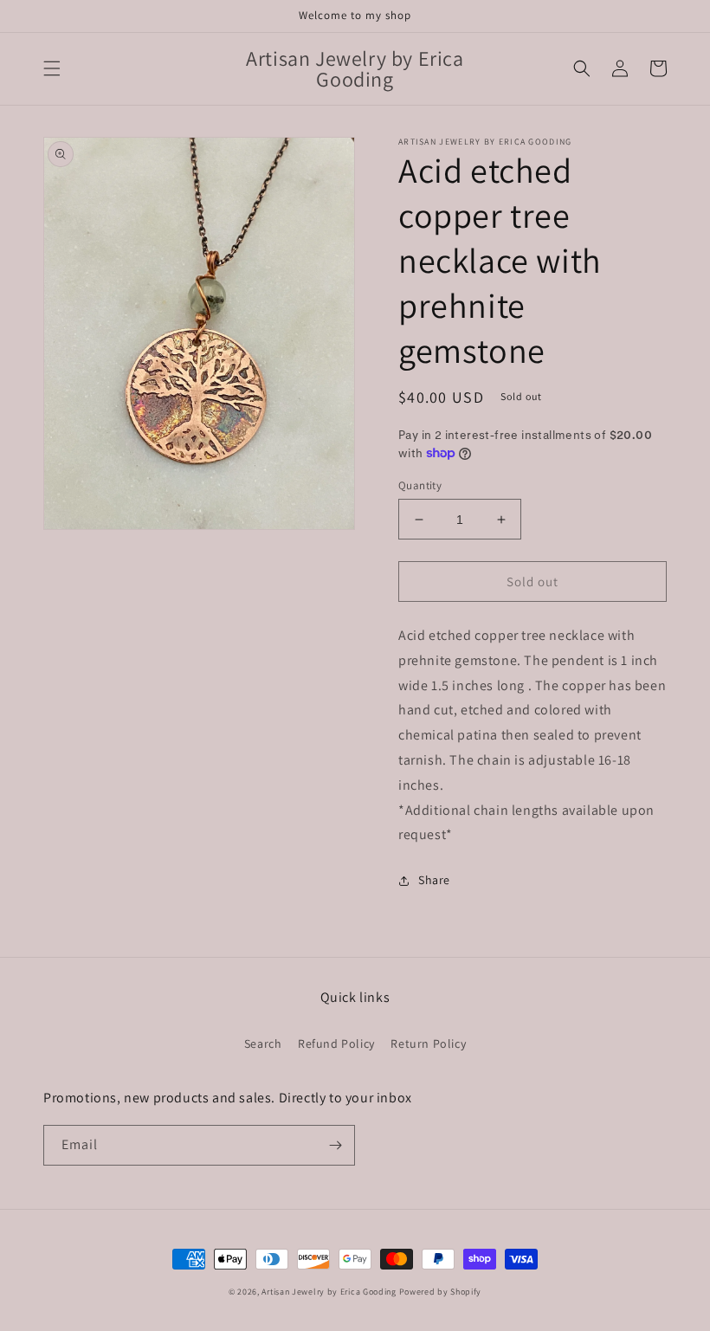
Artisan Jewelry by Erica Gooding (328, 1291)
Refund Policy (336, 1043)
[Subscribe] (335, 1145)
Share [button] (434, 880)
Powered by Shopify (440, 1291)
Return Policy (428, 1043)
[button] (52, 68)
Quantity (420, 485)
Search (263, 1043)
